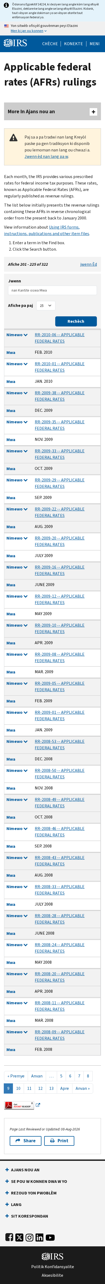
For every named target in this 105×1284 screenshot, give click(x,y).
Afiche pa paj (20, 305)
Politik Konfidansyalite (52, 1266)
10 (18, 1088)
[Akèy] (15, 42)
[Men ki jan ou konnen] (52, 29)
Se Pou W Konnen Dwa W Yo (39, 1181)
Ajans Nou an (25, 1170)
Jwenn (14, 281)
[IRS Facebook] (9, 1236)
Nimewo (14, 335)
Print (63, 1141)
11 (29, 1088)
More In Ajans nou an (31, 111)
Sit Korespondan (29, 1216)
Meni (95, 44)
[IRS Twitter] (19, 1236)
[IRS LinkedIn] (40, 1236)
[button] (73, 44)
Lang (16, 1204)
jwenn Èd (88, 264)
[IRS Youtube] (50, 1236)
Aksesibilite (52, 1275)
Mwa (10, 352)
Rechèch (76, 321)
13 (51, 1088)
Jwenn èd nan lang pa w (46, 156)
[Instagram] (29, 1236)
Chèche (50, 44)
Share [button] (29, 1141)
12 (40, 1088)
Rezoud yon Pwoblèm (34, 1193)
